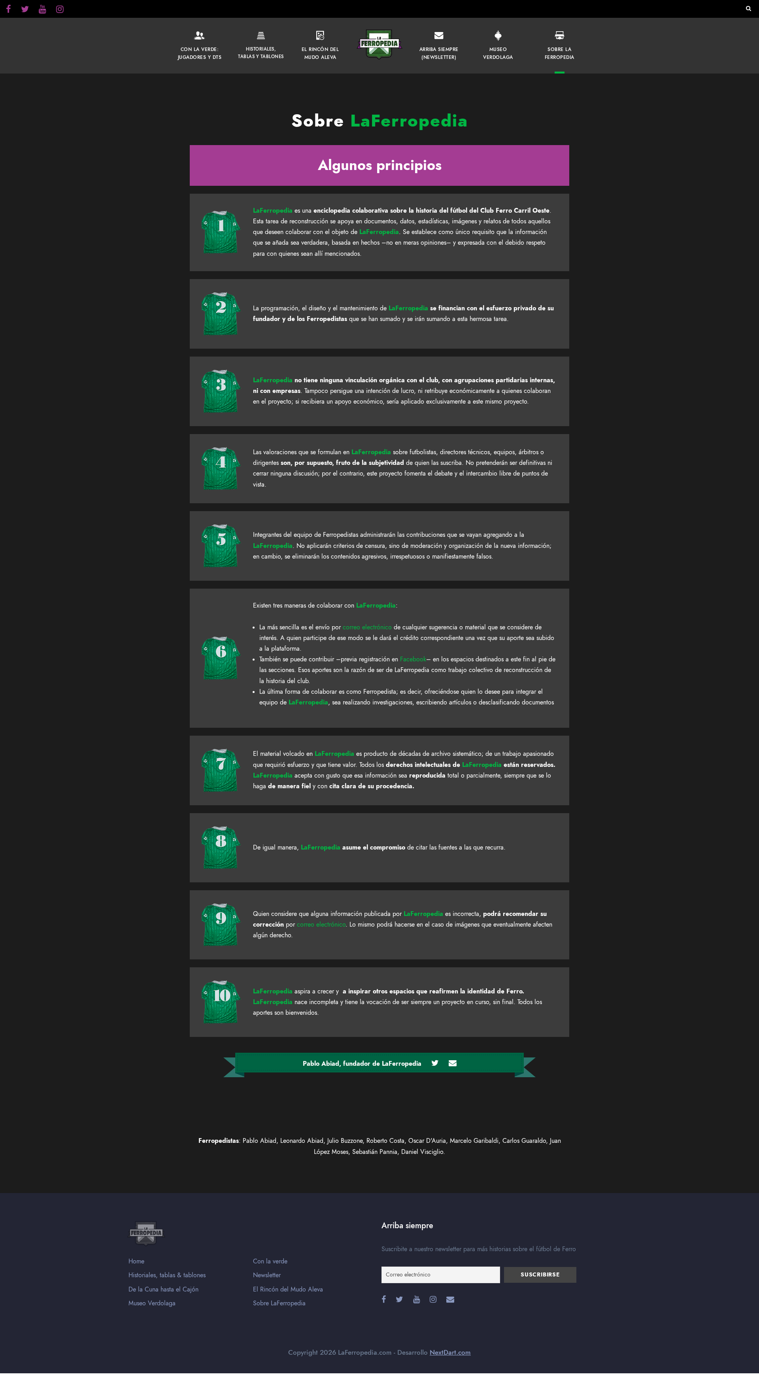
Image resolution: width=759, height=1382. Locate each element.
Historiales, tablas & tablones (167, 1275)
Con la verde (270, 1261)
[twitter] (60, 10)
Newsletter (267, 1275)
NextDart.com (450, 1352)
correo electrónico (367, 627)
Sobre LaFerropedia (279, 1303)
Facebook (413, 659)
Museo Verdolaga (152, 1303)
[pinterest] (42, 10)
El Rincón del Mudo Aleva (288, 1289)
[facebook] (8, 10)
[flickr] (25, 10)
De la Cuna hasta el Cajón (163, 1289)
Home (136, 1261)
